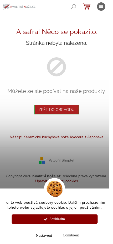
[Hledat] (73, 6)
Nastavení (44, 235)
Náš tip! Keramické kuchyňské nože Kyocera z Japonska (57, 137)
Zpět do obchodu (57, 110)
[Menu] (101, 6)
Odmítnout (71, 235)
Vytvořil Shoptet (61, 160)
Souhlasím (57, 219)
